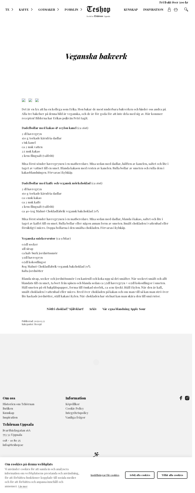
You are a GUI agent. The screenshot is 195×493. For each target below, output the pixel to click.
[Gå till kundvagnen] (177, 9)
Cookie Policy (75, 408)
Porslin (71, 9)
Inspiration (153, 9)
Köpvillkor (73, 404)
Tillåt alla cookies (172, 475)
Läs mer (23, 486)
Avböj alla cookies (139, 475)
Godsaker (46, 9)
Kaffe (24, 9)
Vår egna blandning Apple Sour (124, 309)
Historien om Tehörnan (18, 404)
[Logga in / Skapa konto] (169, 9)
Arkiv (93, 309)
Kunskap (131, 9)
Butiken (8, 408)
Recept (38, 324)
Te (7, 9)
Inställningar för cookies (105, 475)
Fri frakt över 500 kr (173, 2)
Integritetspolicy (77, 413)
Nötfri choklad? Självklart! (65, 309)
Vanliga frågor (76, 417)
